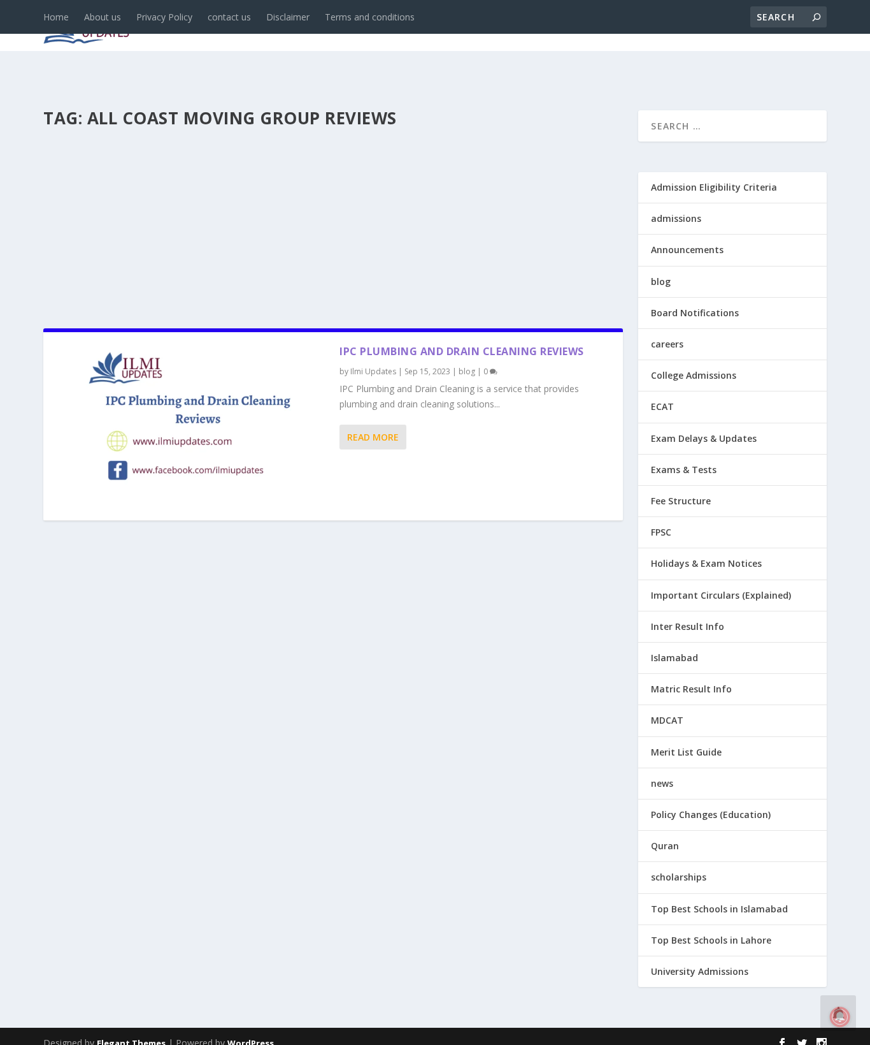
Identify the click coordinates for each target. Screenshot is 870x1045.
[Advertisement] (333, 224)
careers (336, 26)
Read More (373, 437)
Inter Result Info (687, 626)
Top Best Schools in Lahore (711, 940)
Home (56, 17)
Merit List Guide (686, 752)
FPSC (661, 532)
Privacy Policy (164, 17)
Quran (665, 846)
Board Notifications (695, 313)
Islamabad (674, 658)
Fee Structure (681, 501)
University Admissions (699, 971)
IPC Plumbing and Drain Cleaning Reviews (461, 351)
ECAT (662, 406)
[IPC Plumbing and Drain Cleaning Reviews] (191, 426)
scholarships (678, 877)
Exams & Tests (508, 26)
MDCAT (667, 720)
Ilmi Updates (373, 371)
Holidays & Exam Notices (706, 563)
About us (102, 17)
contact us (229, 17)
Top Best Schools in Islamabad (719, 909)
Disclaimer (288, 17)
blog (282, 26)
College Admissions (693, 375)
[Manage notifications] (840, 1017)
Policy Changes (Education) (711, 814)
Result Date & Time (753, 26)
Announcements (624, 26)
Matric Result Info (691, 689)
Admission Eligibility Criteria (714, 187)
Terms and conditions (370, 17)
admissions (407, 26)
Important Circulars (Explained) (721, 595)
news (236, 26)
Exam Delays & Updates (704, 438)
